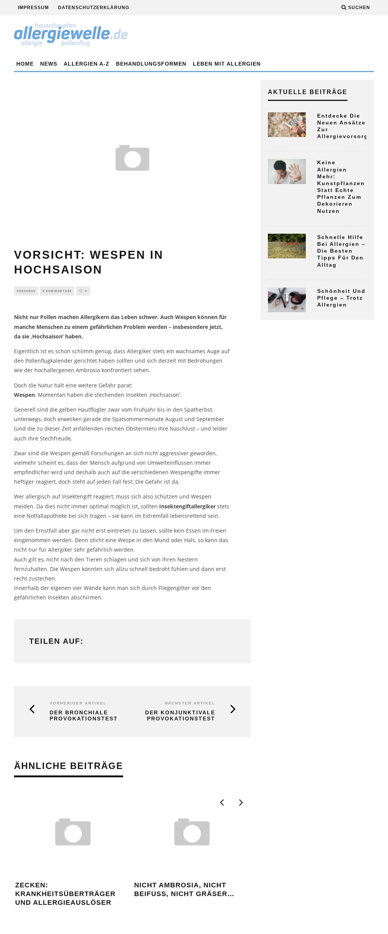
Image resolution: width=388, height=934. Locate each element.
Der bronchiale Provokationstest (84, 715)
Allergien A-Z (87, 64)
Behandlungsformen (151, 64)
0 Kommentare (57, 291)
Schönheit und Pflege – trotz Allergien (341, 298)
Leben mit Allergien (227, 64)
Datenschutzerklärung (93, 7)
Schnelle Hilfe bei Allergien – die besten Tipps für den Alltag (341, 251)
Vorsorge (26, 291)
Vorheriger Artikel (78, 703)
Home (25, 64)
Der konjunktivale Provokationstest (180, 715)
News (48, 64)
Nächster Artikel (190, 703)
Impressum (33, 7)
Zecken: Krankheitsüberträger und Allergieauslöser (65, 894)
